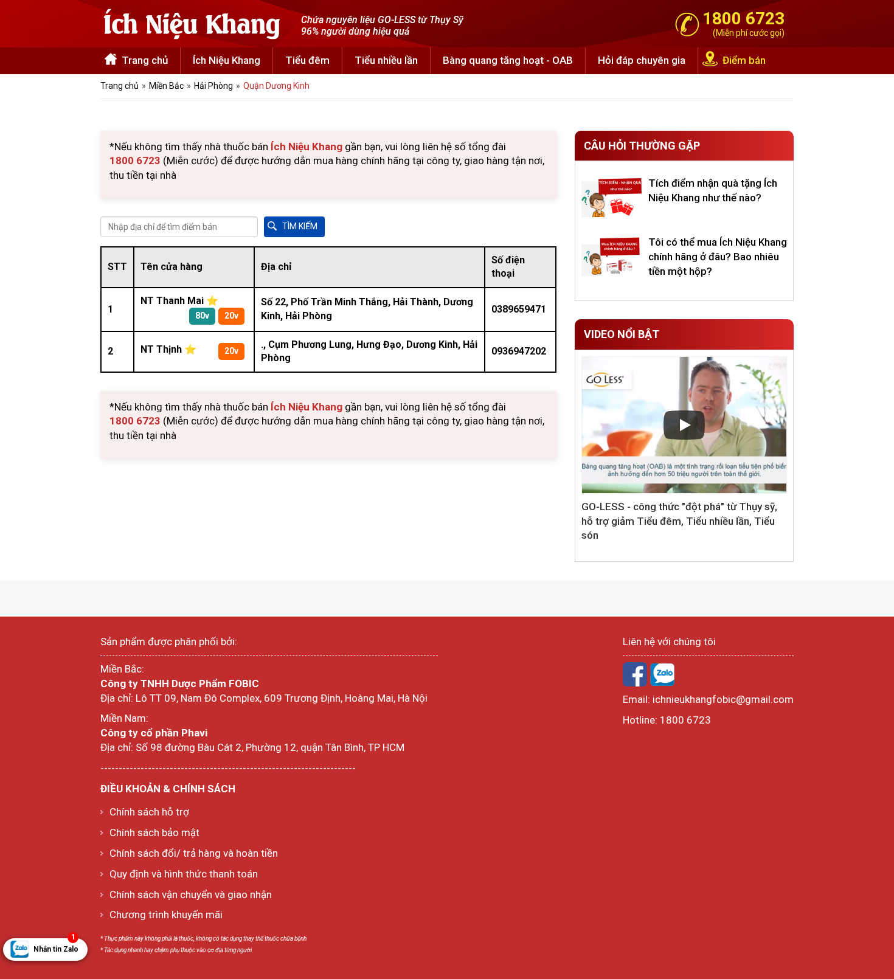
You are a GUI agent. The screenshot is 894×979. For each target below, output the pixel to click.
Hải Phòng (213, 86)
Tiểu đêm (307, 60)
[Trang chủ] (191, 22)
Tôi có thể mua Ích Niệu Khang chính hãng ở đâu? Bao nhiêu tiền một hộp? (717, 256)
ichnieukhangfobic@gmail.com (723, 699)
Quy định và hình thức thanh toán (183, 874)
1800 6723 (685, 720)
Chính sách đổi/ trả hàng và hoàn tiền (193, 853)
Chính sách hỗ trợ (149, 812)
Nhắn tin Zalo (55, 945)
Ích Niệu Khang (226, 60)
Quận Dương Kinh (276, 86)
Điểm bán (744, 60)
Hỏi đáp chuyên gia (641, 60)
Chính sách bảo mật (154, 832)
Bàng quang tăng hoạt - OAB (508, 60)
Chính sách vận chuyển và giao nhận (190, 894)
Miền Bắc (166, 86)
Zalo (662, 674)
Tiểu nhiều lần (386, 60)
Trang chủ (145, 60)
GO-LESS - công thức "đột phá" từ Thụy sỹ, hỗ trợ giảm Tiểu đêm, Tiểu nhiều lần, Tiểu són (679, 521)
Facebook (635, 674)
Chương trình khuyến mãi (166, 914)
